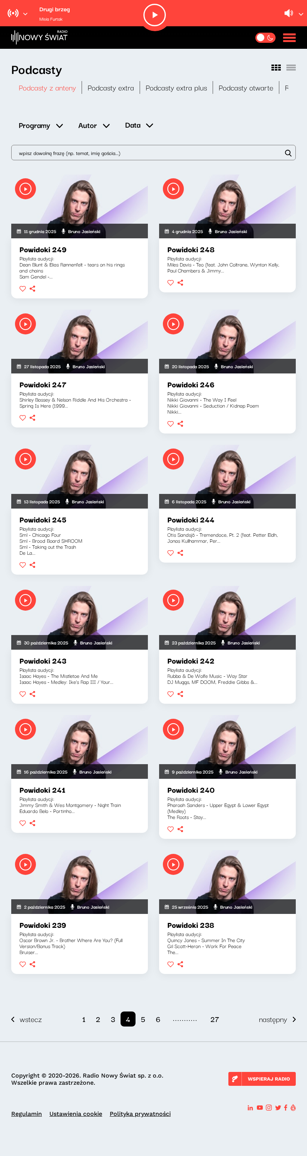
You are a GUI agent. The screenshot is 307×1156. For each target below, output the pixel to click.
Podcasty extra (111, 87)
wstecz (31, 1019)
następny (273, 1019)
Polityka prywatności (140, 1113)
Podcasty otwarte (246, 87)
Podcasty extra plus (176, 87)
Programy (34, 125)
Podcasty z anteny (47, 87)
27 (214, 1019)
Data (132, 124)
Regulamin (26, 1113)
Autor (87, 125)
